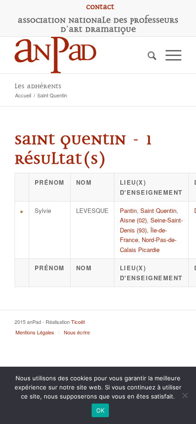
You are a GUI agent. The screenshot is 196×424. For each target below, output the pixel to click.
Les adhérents (38, 86)
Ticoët (78, 321)
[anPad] (81, 55)
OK (100, 410)
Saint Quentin (158, 210)
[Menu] (168, 55)
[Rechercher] (147, 55)
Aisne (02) (133, 220)
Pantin (128, 210)
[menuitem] (100, 7)
